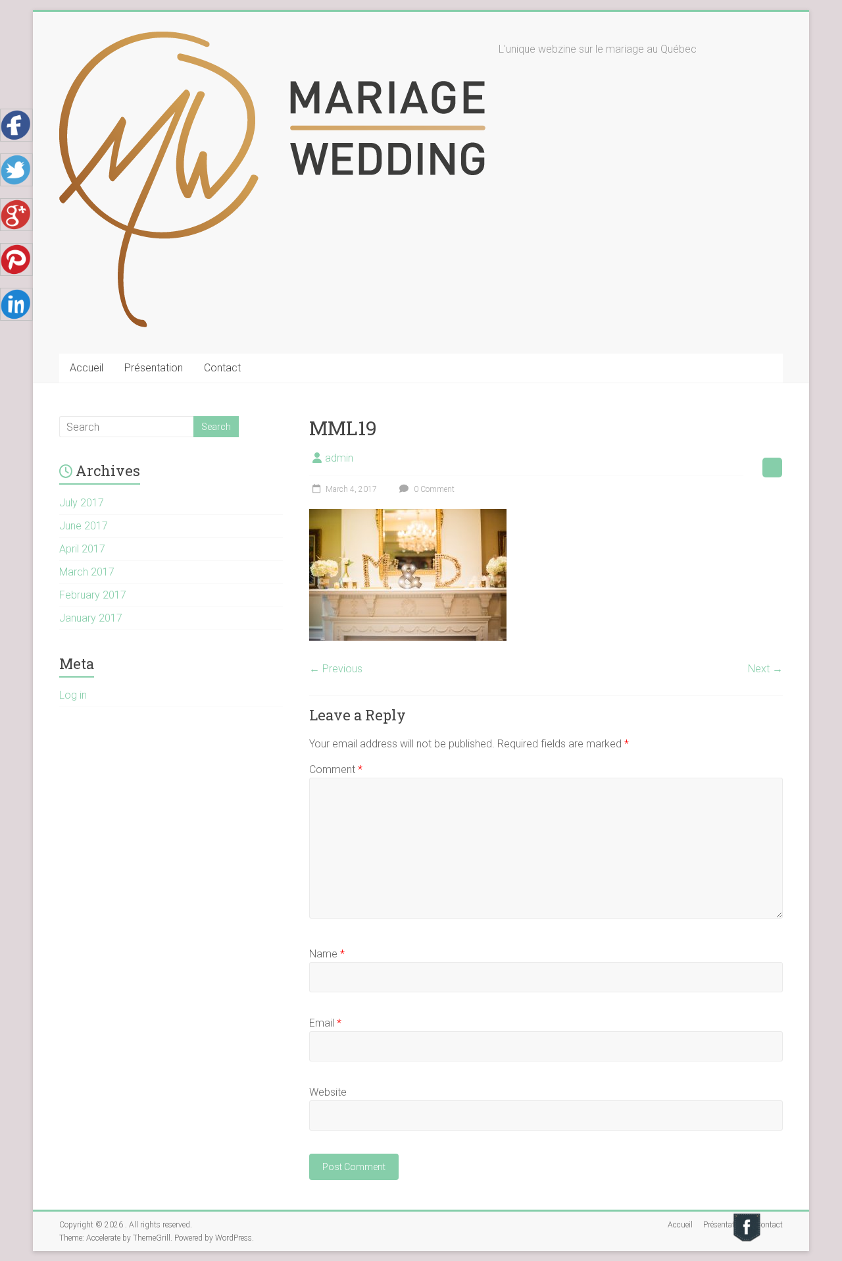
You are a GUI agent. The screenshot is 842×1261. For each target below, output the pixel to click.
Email (325, 1023)
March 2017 (86, 572)
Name (327, 954)
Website (328, 1092)
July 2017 (81, 502)
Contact (222, 368)
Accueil (86, 368)
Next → (765, 668)
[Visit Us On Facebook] (746, 1218)
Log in (73, 695)
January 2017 (90, 618)
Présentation (153, 368)
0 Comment (433, 489)
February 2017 (92, 595)
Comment (335, 769)
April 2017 (82, 549)
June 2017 (83, 526)
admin (339, 458)
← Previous (335, 668)
